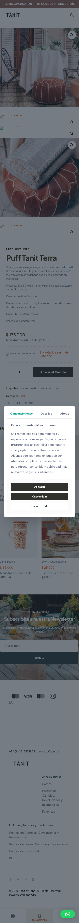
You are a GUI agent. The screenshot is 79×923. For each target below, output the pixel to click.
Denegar (39, 486)
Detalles (46, 413)
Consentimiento (21, 413)
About (64, 413)
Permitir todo (39, 506)
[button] (67, 914)
